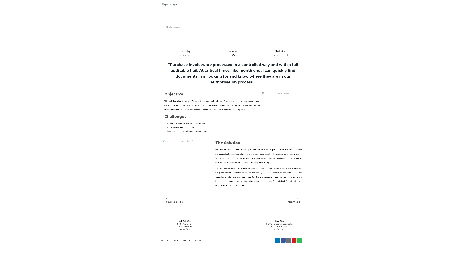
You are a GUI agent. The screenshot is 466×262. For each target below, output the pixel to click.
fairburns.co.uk (280, 55)
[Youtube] (294, 240)
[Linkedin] (277, 240)
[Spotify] (299, 240)
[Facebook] (283, 240)
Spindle (218, 158)
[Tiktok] (288, 240)
